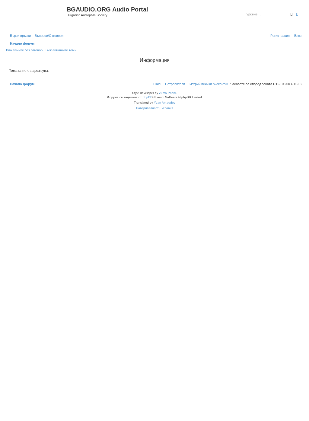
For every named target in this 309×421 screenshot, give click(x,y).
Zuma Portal (167, 93)
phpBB (147, 97)
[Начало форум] (37, 16)
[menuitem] (47, 35)
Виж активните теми (61, 50)
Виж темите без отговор (24, 50)
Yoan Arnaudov (164, 102)
